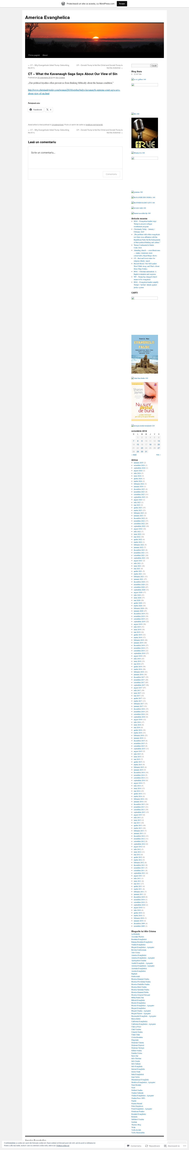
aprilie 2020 (138, 603)
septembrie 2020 (139, 589)
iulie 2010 (137, 910)
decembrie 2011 (139, 865)
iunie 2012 (137, 852)
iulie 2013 (137, 817)
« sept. (134, 454)
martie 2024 (138, 481)
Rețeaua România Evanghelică (141, 942)
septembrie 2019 (139, 621)
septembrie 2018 (139, 653)
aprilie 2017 (138, 698)
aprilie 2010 (138, 913)
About (45, 55)
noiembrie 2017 (139, 679)
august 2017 (138, 687)
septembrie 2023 (139, 497)
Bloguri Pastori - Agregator (141, 1013)
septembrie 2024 (139, 468)
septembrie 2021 (139, 558)
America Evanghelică (138, 955)
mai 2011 (137, 883)
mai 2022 (137, 536)
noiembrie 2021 (139, 552)
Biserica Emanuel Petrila (139, 992)
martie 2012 (138, 860)
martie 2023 (138, 510)
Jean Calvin (135, 1077)
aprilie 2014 (138, 793)
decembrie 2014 (139, 772)
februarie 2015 (139, 767)
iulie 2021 (137, 563)
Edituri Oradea (136, 1050)
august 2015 (138, 751)
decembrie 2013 (139, 804)
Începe (122, 4)
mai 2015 (137, 759)
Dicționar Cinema (137, 1042)
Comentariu (111, 174)
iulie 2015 (137, 754)
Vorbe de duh (136, 1130)
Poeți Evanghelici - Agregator (141, 1108)
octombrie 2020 (139, 587)
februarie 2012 (139, 862)
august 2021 (138, 560)
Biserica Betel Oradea (138, 987)
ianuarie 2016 (138, 738)
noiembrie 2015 (139, 743)
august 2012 (138, 846)
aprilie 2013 (138, 825)
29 (138, 451)
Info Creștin (135, 1061)
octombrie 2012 (139, 841)
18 (150, 444)
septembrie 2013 (139, 812)
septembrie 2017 (139, 685)
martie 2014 (138, 796)
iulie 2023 (137, 502)
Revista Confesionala (138, 950)
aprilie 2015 (138, 762)
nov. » (158, 454)
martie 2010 (138, 915)
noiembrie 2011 (139, 868)
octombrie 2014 (139, 777)
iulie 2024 (137, 473)
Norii (133, 1087)
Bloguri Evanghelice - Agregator (142, 947)
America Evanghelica (47, 17)
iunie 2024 (137, 476)
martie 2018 (138, 669)
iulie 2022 (137, 531)
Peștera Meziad (136, 1103)
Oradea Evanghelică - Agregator (142, 1095)
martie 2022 (138, 542)
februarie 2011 (139, 891)
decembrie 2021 (139, 550)
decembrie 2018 (139, 645)
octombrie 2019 (139, 619)
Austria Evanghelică (138, 971)
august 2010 (138, 907)
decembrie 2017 (139, 677)
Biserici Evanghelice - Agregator (142, 1005)
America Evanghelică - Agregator (143, 958)
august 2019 (138, 624)
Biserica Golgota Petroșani (140, 995)
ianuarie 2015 (138, 770)
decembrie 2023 (139, 489)
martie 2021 (138, 574)
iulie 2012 (137, 849)
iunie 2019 (137, 629)
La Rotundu (135, 934)
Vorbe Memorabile (138, 1132)
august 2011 (138, 875)
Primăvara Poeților (137, 1111)
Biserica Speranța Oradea (140, 989)
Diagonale (135, 1040)
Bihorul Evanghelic (138, 1000)
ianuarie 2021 (138, 579)
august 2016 (138, 719)
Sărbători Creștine (137, 1119)
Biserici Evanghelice (138, 1003)
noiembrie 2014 (139, 775)
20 (159, 444)
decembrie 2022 (139, 518)
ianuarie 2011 (138, 894)
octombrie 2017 (139, 682)
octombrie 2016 (139, 714)
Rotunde (134, 1116)
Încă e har (134, 1056)
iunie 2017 (137, 693)
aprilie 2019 (138, 634)
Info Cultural (135, 1063)
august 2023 (138, 499)
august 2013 (138, 815)
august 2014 (138, 783)
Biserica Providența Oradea (140, 981)
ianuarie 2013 (138, 833)
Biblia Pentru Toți (137, 997)
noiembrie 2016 (139, 711)
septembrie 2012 (139, 844)
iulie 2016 (137, 722)
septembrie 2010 (139, 905)
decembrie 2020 (139, 582)
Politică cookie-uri (63, 1145)
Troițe (133, 1127)
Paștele (133, 1101)
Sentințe (134, 1122)
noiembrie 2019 (139, 616)
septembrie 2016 (139, 717)
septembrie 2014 (139, 780)
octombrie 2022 (139, 523)
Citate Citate (135, 1034)
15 (138, 444)
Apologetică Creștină (138, 960)
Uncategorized (57, 124)
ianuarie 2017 (138, 706)
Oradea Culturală (137, 1093)
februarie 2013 (139, 830)
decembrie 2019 (139, 613)
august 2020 (138, 592)
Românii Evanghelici (138, 1114)
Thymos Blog (136, 1124)
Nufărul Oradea (136, 1090)
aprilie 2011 (138, 886)
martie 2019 (138, 637)
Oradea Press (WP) (138, 1098)
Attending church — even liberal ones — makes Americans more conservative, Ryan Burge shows (147, 253)
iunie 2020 (137, 597)
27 (159, 448)
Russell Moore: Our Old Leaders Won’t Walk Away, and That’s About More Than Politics (146, 266)
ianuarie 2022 (138, 547)
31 (146, 451)
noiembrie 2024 (139, 465)
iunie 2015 (137, 756)
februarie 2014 (139, 799)
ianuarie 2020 (138, 611)
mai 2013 (137, 822)
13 (159, 441)
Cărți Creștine (136, 1029)
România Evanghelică (138, 939)
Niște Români (136, 1085)
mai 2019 (137, 632)
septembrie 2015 (139, 748)
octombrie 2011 (139, 870)
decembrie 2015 (139, 740)
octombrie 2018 (139, 650)
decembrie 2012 (139, 836)
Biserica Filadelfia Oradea (140, 984)
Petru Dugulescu (137, 1106)
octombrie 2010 (139, 902)
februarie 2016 (139, 735)
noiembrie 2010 (139, 899)
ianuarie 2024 (138, 486)
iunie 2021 (137, 566)
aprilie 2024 (138, 478)
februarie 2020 (139, 608)
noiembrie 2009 (139, 926)
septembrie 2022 (139, 526)
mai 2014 (137, 791)
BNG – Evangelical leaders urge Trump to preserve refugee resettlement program (145, 224)
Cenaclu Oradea (136, 1032)
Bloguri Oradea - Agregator (141, 1011)
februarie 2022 (139, 544)
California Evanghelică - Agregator (143, 1024)
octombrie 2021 (139, 555)
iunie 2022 (137, 534)
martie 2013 (138, 828)
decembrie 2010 (139, 897)
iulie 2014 (137, 785)
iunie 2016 (137, 725)
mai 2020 (137, 600)
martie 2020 (138, 605)
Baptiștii (134, 973)
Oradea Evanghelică (138, 944)
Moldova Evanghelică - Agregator (143, 1082)
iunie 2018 (137, 661)
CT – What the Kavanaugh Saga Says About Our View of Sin (72, 73)
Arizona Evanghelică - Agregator (142, 965)
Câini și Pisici (136, 1026)
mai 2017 (137, 695)
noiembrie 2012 (139, 838)
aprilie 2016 (138, 730)
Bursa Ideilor (136, 1018)
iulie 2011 (137, 878)
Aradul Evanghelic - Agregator (142, 963)
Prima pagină (34, 55)
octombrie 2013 (139, 809)
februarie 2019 (139, 640)
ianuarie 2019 (138, 642)
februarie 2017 (139, 703)
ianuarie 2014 (138, 801)
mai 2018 (137, 664)
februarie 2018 (139, 672)
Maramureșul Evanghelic (140, 1079)
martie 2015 (138, 764)
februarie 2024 (139, 484)
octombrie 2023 (139, 494)
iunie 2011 (137, 881)
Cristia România (137, 1037)
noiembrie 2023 (139, 491)
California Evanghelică (139, 1021)
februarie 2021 (139, 576)
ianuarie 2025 (138, 462)
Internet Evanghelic (138, 1069)
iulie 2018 (137, 658)
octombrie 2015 (139, 746)
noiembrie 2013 (139, 807)
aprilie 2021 (138, 571)
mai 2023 (137, 505)
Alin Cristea (60, 77)
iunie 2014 (137, 788)
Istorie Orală (135, 1071)
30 (142, 451)
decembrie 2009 (139, 923)
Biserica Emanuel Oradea (140, 979)
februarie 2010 (139, 918)
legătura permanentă (94, 124)
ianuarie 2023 (138, 515)
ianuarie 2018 (138, 674)
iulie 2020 (137, 595)
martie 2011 (138, 889)
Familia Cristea (136, 1053)
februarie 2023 (139, 513)
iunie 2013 (137, 820)
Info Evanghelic (136, 1066)
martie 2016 (138, 732)
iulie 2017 (137, 690)
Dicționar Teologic (137, 1048)
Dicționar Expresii (137, 1045)
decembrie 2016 (139, 709)
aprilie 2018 (138, 666)
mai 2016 (137, 727)
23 (142, 448)
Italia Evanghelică (137, 1074)
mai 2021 (137, 568)
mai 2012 (137, 854)
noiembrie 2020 (139, 584)
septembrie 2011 (139, 873)
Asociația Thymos (137, 936)
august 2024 (138, 470)
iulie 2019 (137, 627)
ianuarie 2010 (138, 920)
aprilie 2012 (138, 857)
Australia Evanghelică (139, 968)
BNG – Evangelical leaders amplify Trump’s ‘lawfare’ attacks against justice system (146, 284)
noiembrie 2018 (139, 648)
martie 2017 (138, 701)
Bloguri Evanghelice (138, 1008)
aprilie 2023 (138, 507)
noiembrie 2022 (139, 521)
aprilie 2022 (138, 539)
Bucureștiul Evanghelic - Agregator (143, 1016)
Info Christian (136, 1058)
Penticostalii (135, 976)
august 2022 (138, 529)
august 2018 (138, 656)
